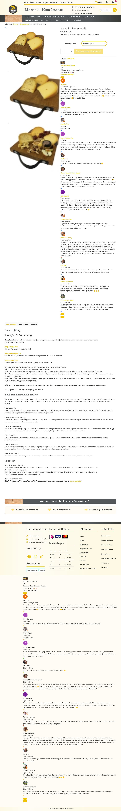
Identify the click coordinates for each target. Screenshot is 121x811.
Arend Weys (64, 124)
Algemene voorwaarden (88, 569)
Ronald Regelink (66, 219)
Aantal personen (71, 43)
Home (15, 24)
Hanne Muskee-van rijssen (70, 173)
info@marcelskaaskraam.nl (37, 542)
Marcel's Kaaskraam (67, 65)
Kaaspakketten (106, 545)
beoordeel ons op (66, 74)
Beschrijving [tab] (11, 324)
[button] (6, 28)
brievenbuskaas (75, 481)
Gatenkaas (105, 563)
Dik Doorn (64, 159)
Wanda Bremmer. (66, 282)
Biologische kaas (107, 549)
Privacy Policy (84, 565)
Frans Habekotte (66, 138)
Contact (82, 561)
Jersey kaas (105, 554)
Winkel (82, 541)
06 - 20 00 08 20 (34, 536)
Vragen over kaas (86, 549)
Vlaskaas (104, 567)
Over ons (83, 557)
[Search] (115, 10)
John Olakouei (65, 108)
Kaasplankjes (24, 24)
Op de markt (84, 553)
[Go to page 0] (62, 317)
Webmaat (71, 808)
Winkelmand (84, 545)
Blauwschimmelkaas (108, 558)
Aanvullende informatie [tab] (28, 324)
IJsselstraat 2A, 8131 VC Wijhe (38, 539)
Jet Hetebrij (64, 196)
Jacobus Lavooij (66, 238)
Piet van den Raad (66, 300)
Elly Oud (63, 84)
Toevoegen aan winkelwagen (88, 51)
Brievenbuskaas (107, 540)
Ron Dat (63, 265)
